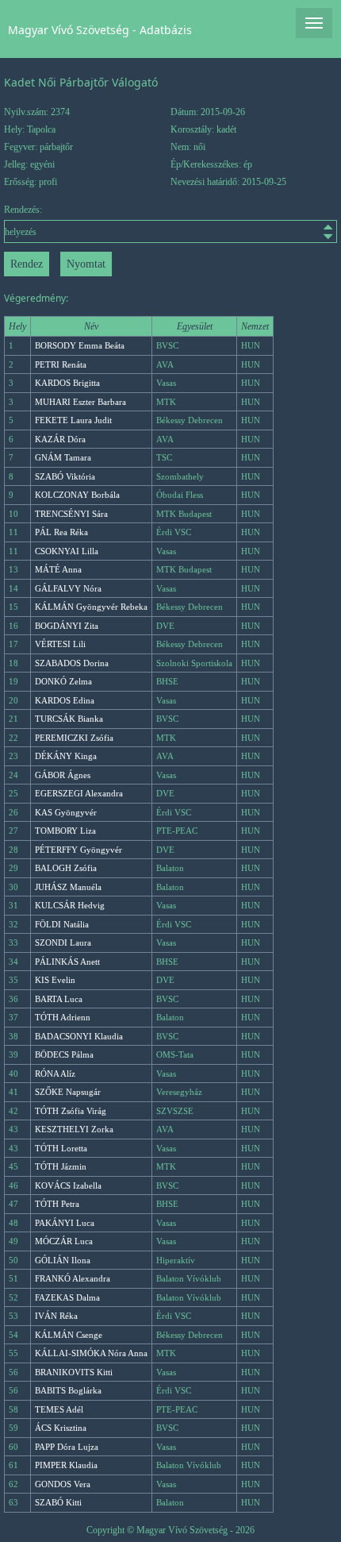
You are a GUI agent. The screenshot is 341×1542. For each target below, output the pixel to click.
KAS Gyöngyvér (66, 812)
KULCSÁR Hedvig (70, 905)
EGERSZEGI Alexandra (79, 793)
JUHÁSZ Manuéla (68, 887)
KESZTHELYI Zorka (74, 1129)
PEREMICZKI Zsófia (74, 737)
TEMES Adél (59, 1409)
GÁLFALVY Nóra (68, 588)
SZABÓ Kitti (58, 1502)
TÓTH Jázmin (60, 1166)
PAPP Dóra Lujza (66, 1446)
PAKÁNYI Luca (64, 1223)
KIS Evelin (55, 980)
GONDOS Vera (62, 1484)
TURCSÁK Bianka (69, 718)
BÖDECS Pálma (64, 1054)
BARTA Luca (58, 999)
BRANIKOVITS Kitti (74, 1372)
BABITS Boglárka (68, 1390)
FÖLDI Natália (62, 924)
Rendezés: (23, 209)
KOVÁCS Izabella (68, 1185)
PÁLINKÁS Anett (67, 961)
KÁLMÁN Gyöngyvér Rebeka (91, 606)
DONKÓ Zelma (63, 681)
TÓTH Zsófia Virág (70, 1111)
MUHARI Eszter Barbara (80, 402)
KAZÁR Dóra (60, 439)
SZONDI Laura (63, 942)
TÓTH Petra (57, 1204)
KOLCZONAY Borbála (77, 494)
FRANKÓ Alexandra (72, 1278)
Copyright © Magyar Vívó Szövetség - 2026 (170, 1530)
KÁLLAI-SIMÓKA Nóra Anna (91, 1353)
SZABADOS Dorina (72, 663)
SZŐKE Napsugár (68, 1092)
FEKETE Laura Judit (73, 420)
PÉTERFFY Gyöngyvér (78, 849)
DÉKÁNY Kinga (66, 756)
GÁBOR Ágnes (62, 775)
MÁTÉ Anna (58, 569)
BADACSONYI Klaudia (79, 1036)
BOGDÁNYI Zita (66, 625)
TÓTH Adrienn (62, 1017)
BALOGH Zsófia (66, 868)
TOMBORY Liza (65, 830)
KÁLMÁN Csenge (68, 1335)
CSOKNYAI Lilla (66, 551)
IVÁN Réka (56, 1315)
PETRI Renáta (60, 364)
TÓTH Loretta (61, 1148)
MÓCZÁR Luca (64, 1241)
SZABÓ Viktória (65, 476)
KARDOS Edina (64, 700)
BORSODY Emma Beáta (80, 345)
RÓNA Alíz (55, 1073)
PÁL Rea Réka (61, 532)
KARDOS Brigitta (67, 382)
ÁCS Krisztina (60, 1427)
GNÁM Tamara (63, 457)
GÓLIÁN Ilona (62, 1260)
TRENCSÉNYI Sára (71, 513)
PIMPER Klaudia (66, 1465)
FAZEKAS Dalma (67, 1297)
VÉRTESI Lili (60, 644)
